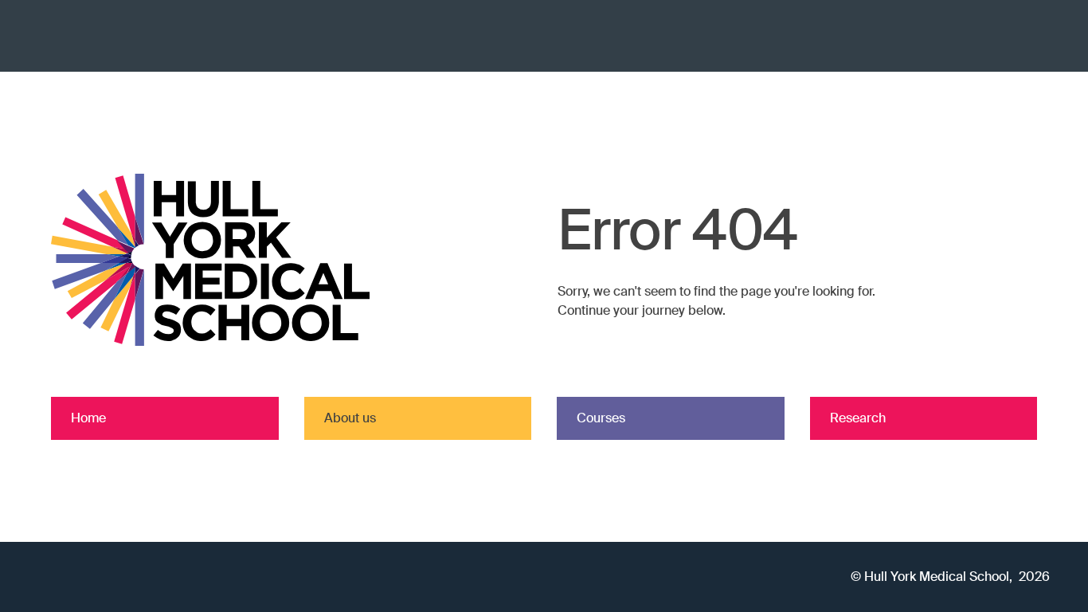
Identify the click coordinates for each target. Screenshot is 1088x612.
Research (858, 418)
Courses (601, 418)
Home (88, 418)
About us (350, 418)
